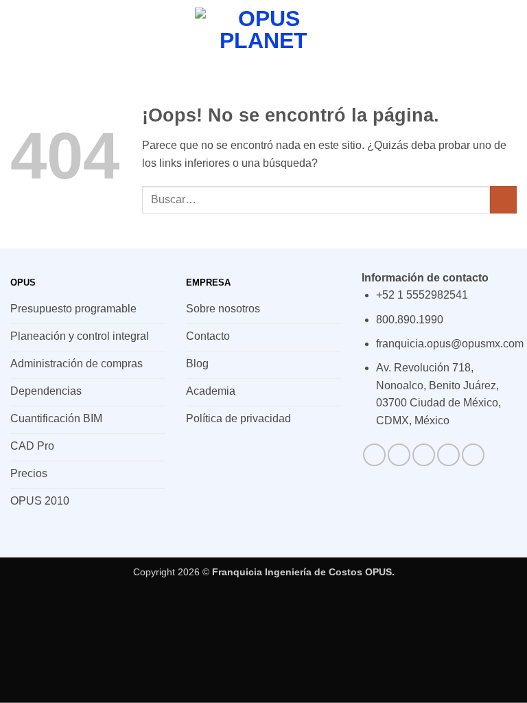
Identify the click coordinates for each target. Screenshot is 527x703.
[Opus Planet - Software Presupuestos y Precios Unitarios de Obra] (263, 31)
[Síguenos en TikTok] (423, 454)
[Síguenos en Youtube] (473, 454)
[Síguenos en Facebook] (374, 454)
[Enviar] (503, 199)
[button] (18, 30)
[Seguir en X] (448, 454)
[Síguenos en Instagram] (399, 454)
